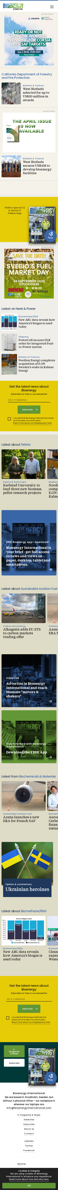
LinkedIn (29, 1141)
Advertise (29, 1119)
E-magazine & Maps (29, 1115)
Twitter (29, 1146)
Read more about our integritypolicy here (32, 423)
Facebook (28, 1150)
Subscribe (14, 1063)
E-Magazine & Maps (14, 1051)
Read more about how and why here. (29, 1179)
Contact (29, 1133)
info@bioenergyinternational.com (29, 1108)
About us (29, 1129)
